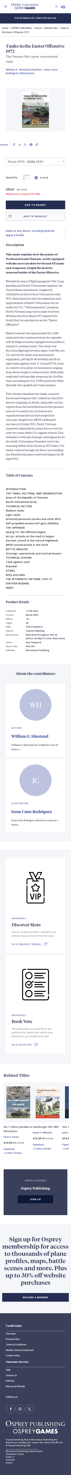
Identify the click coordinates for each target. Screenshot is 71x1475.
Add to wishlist (35, 216)
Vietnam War (50, 28)
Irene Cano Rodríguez (31, 811)
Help (8, 1369)
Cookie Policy (13, 1355)
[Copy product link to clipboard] (36, 144)
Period (38, 28)
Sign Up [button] (35, 1199)
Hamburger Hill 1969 (45, 1127)
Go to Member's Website (26, 944)
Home (5, 28)
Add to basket (35, 205)
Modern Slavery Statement (19, 1350)
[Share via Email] (30, 144)
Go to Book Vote (22, 1044)
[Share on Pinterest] (25, 144)
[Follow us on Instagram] (20, 1409)
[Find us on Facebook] (10, 1409)
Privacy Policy (13, 1339)
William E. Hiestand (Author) (24, 69)
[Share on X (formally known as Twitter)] (19, 144)
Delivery (10, 1380)
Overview (11, 1333)
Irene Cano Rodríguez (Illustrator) (32, 71)
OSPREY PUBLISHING (21, 28)
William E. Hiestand (29, 736)
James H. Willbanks (42, 1132)
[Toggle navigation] (5, 6)
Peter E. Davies (11, 1136)
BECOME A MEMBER (35, 1297)
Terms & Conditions (16, 1344)
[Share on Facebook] (14, 144)
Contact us (11, 1375)
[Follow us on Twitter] (29, 1409)
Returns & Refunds (15, 1386)
